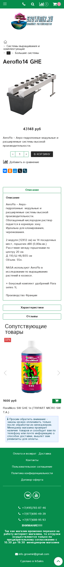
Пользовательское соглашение (32, 467)
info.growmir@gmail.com (34, 554)
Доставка (45, 454)
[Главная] (5, 42)
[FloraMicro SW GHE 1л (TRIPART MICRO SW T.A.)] (32, 367)
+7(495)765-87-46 (34, 508)
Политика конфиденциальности (32, 473)
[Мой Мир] (15, 171)
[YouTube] (36, 495)
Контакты (32, 460)
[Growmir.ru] (32, 21)
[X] (20, 171)
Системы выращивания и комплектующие (22, 47)
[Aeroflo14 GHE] (32, 93)
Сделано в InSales (32, 561)
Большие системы (27, 53)
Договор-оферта (32, 480)
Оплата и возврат (24, 454)
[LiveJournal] (25, 171)
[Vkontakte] (27, 495)
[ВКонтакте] (5, 171)
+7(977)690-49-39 (34, 514)
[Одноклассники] (10, 171)
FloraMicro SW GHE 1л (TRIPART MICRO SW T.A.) (32, 410)
